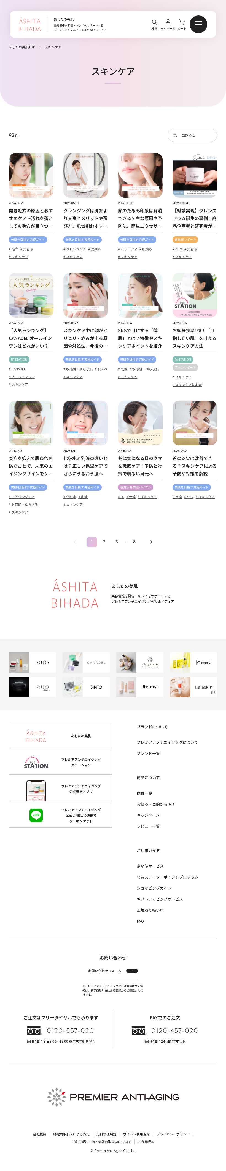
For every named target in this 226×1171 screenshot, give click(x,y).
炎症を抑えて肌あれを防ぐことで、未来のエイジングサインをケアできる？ (31, 466)
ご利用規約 (146, 1141)
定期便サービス (150, 866)
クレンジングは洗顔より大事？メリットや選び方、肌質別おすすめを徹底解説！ (85, 218)
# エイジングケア (22, 496)
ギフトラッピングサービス (160, 899)
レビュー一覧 (148, 826)
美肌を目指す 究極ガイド (28, 239)
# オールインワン (22, 376)
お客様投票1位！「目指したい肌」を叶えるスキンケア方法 (195, 338)
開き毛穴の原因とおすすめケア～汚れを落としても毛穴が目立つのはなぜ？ (31, 218)
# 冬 (121, 496)
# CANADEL (17, 368)
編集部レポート (185, 239)
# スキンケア (18, 256)
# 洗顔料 (94, 249)
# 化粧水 (69, 496)
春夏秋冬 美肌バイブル (135, 487)
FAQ (140, 921)
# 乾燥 (122, 368)
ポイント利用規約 (136, 1134)
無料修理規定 (106, 1134)
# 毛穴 (13, 249)
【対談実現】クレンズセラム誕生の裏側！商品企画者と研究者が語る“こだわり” (195, 218)
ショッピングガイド (154, 888)
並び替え (188, 135)
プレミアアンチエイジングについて (167, 742)
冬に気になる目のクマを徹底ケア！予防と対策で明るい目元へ (140, 466)
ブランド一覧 (148, 753)
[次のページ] (151, 542)
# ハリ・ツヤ (127, 249)
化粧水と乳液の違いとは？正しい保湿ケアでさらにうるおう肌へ (85, 466)
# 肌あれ (101, 368)
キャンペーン (148, 815)
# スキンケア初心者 (187, 384)
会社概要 (39, 1134)
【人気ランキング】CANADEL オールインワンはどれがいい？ (30, 338)
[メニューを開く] (198, 24)
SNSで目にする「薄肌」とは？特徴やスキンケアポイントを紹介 (140, 338)
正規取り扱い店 (150, 910)
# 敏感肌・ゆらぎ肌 (78, 368)
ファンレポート (185, 367)
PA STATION (19, 359)
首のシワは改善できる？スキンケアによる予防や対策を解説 (195, 466)
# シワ (188, 496)
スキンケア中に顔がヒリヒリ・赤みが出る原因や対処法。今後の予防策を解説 (85, 338)
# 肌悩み (145, 249)
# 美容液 (26, 249)
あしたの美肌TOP (22, 46)
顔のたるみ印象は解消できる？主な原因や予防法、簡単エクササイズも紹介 (140, 218)
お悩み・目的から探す (156, 804)
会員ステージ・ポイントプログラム (167, 877)
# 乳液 (83, 496)
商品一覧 (144, 793)
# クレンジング (74, 249)
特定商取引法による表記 (106, 990)
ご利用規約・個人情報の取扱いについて (101, 1141)
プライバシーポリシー (173, 1134)
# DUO (177, 249)
